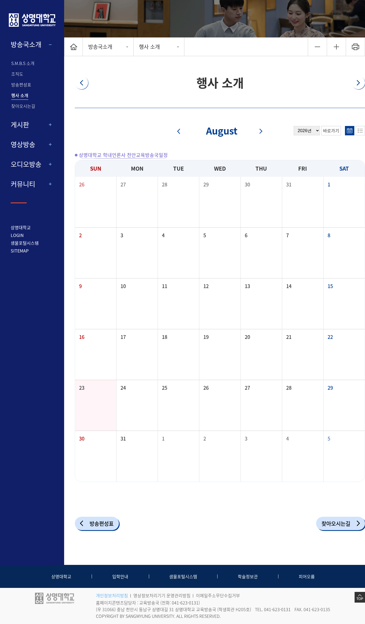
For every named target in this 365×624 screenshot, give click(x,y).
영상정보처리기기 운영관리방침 (162, 595)
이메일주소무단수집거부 (218, 595)
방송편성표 (21, 85)
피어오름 (307, 576)
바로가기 (331, 130)
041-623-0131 (185, 602)
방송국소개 (26, 44)
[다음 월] (258, 131)
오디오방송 (26, 164)
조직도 (17, 74)
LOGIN (17, 235)
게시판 (20, 124)
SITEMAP (20, 250)
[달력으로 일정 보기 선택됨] (349, 130)
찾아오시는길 (23, 106)
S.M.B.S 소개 (22, 63)
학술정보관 (248, 576)
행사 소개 (19, 95)
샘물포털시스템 (183, 576)
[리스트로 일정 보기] (360, 130)
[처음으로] (73, 46)
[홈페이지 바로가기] (32, 20)
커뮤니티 (23, 184)
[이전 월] (182, 131)
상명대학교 (21, 227)
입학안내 (120, 576)
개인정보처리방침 (112, 595)
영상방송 (23, 144)
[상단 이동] (360, 597)
